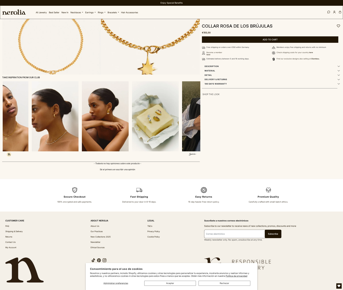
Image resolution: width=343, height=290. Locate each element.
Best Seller (54, 12)
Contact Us (10, 242)
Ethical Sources (98, 247)
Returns (8, 237)
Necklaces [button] (75, 12)
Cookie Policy (153, 237)
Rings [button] (101, 12)
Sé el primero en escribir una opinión (117, 169)
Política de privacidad (236, 276)
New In (64, 12)
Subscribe (273, 234)
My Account (10, 247)
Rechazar (224, 283)
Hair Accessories (129, 12)
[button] (50, 116)
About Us (95, 226)
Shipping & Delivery (14, 231)
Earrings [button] (89, 12)
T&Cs (149, 226)
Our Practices (97, 231)
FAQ (7, 226)
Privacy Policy (153, 231)
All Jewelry (41, 12)
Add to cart (270, 39)
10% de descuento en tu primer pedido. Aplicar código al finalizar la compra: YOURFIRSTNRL (171, 2)
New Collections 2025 (101, 237)
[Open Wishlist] (339, 286)
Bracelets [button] (112, 12)
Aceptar (170, 283)
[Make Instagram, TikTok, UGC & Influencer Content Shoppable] (192, 154)
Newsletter (95, 242)
